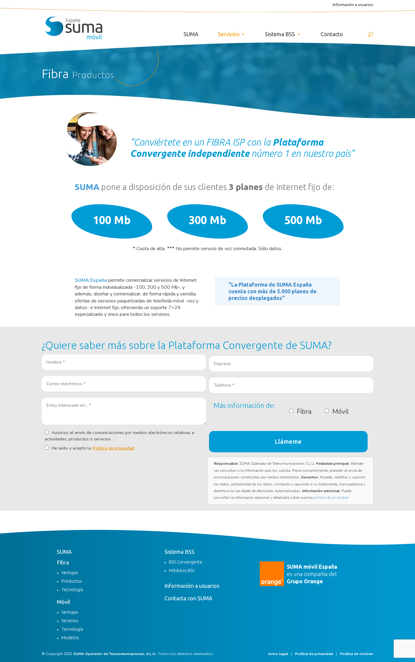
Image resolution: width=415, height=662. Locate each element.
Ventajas (69, 572)
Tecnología (72, 589)
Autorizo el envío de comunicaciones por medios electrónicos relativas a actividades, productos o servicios (119, 435)
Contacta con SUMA (188, 598)
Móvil (63, 602)
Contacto (332, 34)
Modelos (70, 637)
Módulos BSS (181, 570)
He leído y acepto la (92, 448)
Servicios (228, 34)
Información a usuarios (353, 5)
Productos (71, 581)
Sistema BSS (280, 34)
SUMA (190, 34)
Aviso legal (278, 653)
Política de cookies (356, 653)
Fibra (63, 562)
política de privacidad (331, 497)
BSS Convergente (185, 561)
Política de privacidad (113, 448)
